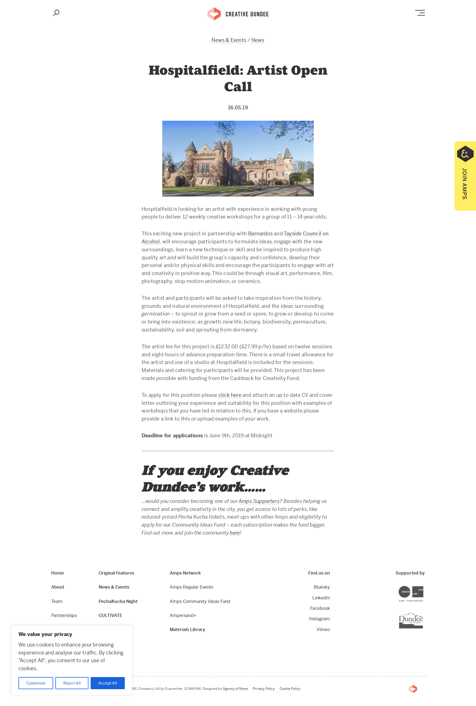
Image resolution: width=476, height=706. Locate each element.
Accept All (107, 683)
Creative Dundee (238, 13)
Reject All (72, 683)
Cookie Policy (290, 688)
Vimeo (323, 629)
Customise (35, 683)
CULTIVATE (110, 615)
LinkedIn (321, 598)
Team (57, 601)
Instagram (319, 619)
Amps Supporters (259, 501)
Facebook (320, 608)
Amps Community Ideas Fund (200, 601)
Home (57, 573)
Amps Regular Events (191, 587)
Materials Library (187, 629)
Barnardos (260, 233)
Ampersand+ (183, 615)
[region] (71, 660)
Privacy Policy (264, 688)
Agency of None (235, 688)
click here (229, 395)
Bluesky (322, 587)
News (257, 40)
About (57, 587)
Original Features (116, 573)
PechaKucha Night (118, 601)
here (235, 533)
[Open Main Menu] (420, 13)
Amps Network (185, 573)
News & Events (229, 40)
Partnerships (64, 615)
